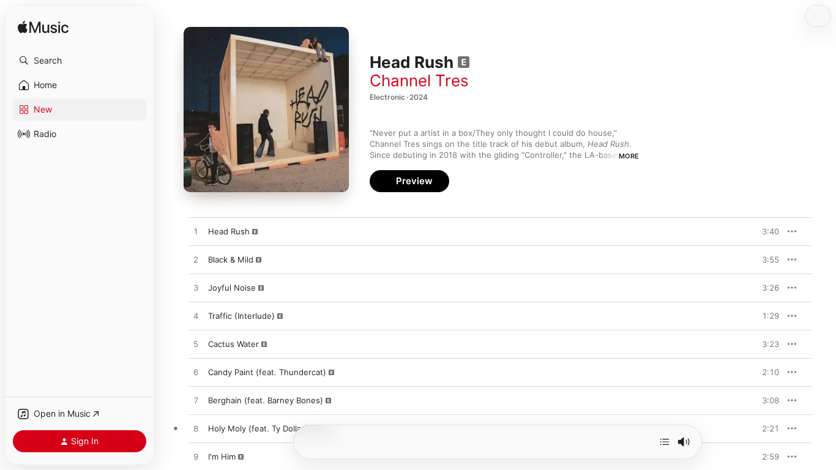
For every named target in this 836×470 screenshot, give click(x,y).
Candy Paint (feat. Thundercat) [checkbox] (267, 372)
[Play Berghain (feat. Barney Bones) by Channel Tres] (196, 400)
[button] (79, 60)
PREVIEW (765, 231)
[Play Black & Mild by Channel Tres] (196, 260)
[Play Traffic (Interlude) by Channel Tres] (196, 316)
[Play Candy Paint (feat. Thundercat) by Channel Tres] (196, 372)
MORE (629, 156)
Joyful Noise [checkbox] (232, 288)
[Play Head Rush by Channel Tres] (196, 231)
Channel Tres (419, 80)
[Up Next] (664, 441)
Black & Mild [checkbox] (230, 259)
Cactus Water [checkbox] (233, 344)
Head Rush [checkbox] (229, 231)
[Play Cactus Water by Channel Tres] (196, 344)
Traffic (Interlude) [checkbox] (241, 316)
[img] (43, 28)
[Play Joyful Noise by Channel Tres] (196, 288)
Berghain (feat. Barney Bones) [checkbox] (265, 400)
